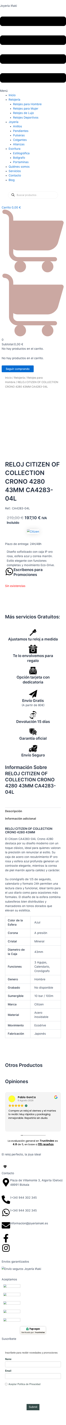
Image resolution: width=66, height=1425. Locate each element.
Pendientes (20, 131)
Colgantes (20, 140)
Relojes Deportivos (25, 117)
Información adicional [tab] (20, 818)
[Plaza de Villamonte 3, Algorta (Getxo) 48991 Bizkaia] (6, 1182)
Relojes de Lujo (23, 113)
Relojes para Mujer (25, 108)
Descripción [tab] (13, 811)
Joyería (13, 122)
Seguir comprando (18, 369)
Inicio (12, 95)
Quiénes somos (19, 166)
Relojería (14, 99)
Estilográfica (21, 153)
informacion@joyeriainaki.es (29, 1223)
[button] (33, 52)
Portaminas (21, 162)
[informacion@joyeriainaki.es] (6, 1225)
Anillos (17, 126)
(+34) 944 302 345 (23, 1197)
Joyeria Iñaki (8, 5)
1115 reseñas (46, 1144)
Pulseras (19, 135)
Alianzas (19, 144)
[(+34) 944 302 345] (6, 1199)
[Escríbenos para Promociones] (9, 571)
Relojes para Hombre (27, 104)
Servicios (15, 171)
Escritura (14, 148)
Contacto (15, 175)
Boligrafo (19, 157)
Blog (12, 180)
